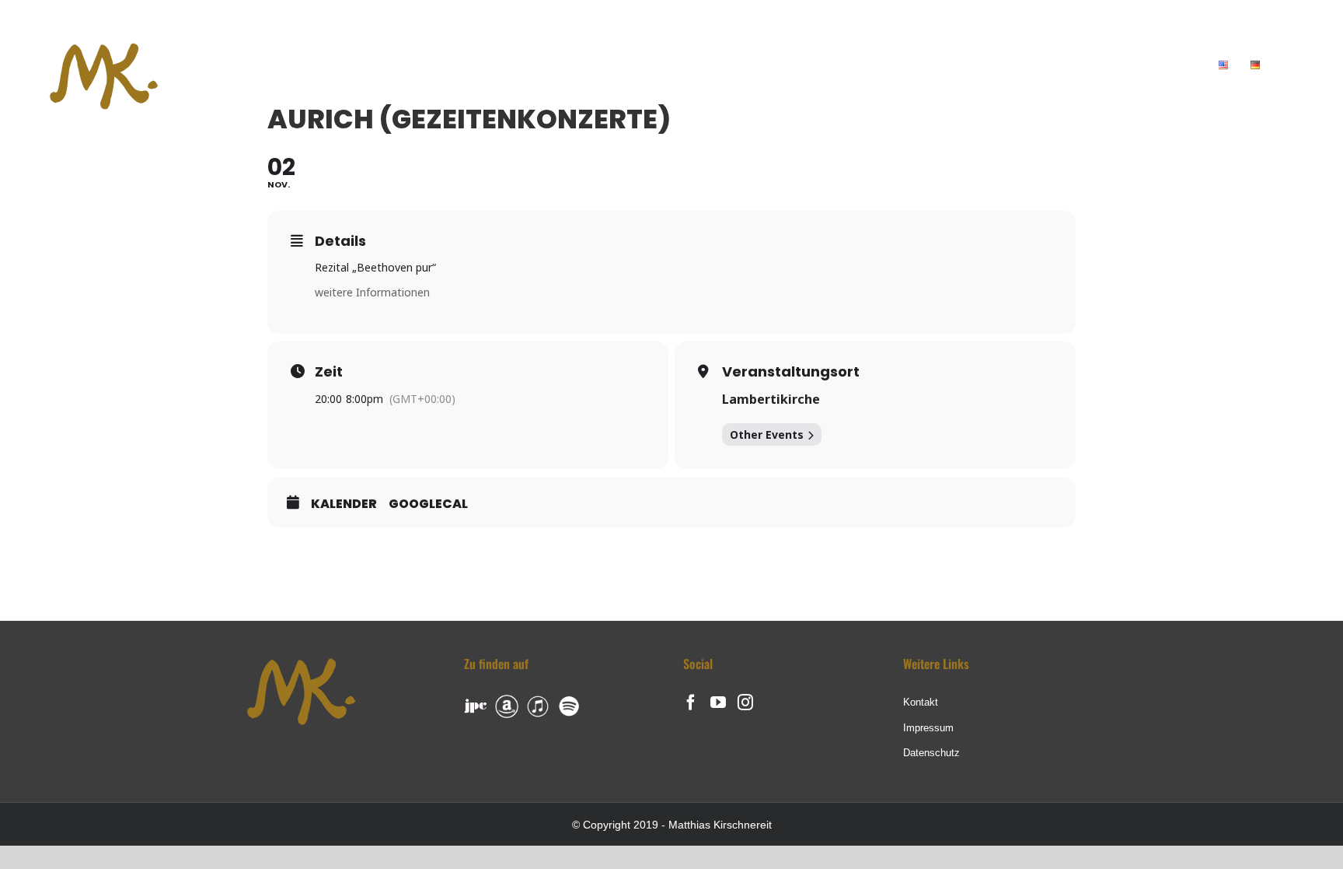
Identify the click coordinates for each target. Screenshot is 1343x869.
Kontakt (920, 702)
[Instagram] (745, 702)
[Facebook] (691, 702)
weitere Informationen (372, 292)
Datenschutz (931, 753)
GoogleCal (428, 504)
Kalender (344, 504)
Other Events (767, 434)
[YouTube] (718, 702)
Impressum (928, 728)
